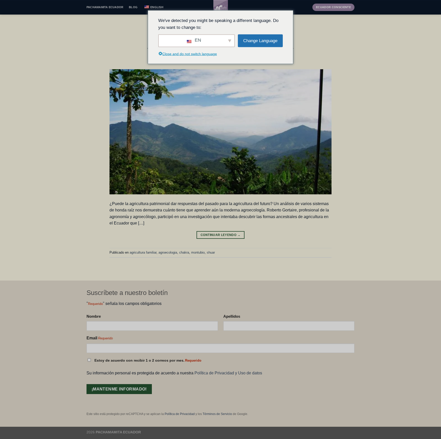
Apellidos (231, 316)
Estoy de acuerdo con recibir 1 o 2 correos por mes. (147, 360)
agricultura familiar (143, 252)
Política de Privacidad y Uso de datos (228, 373)
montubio (198, 252)
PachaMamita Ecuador (105, 7)
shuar (211, 252)
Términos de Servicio (217, 414)
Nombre (94, 316)
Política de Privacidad (180, 414)
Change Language (260, 40)
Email (100, 338)
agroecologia (167, 252)
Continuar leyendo (220, 235)
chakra (184, 252)
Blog (133, 7)
